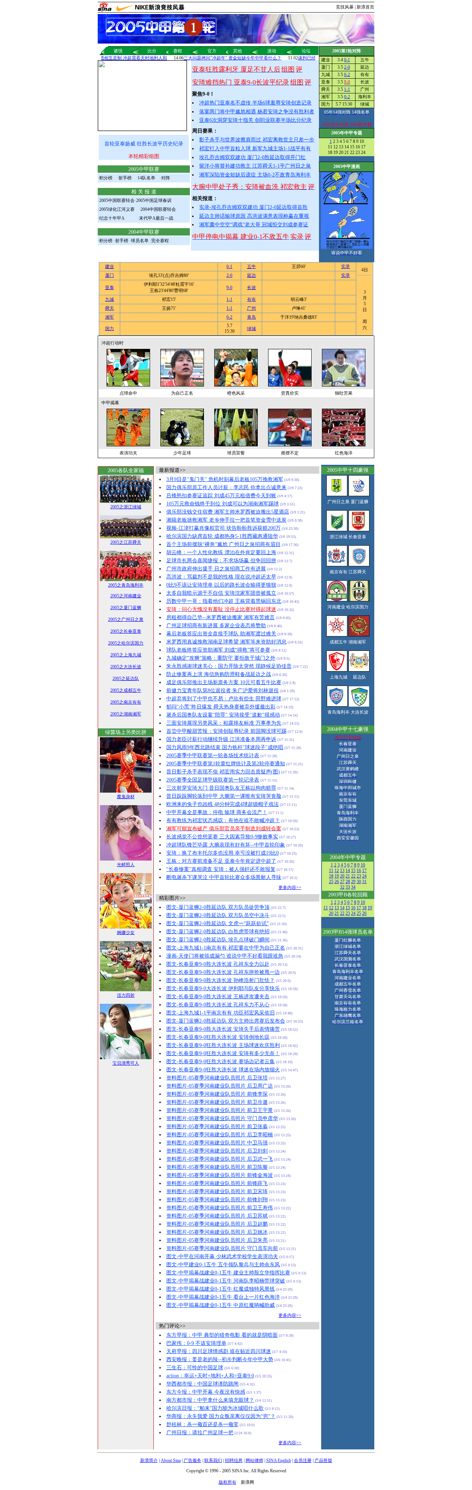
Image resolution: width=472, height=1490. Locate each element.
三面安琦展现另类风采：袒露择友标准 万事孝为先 (223, 723)
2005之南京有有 (125, 702)
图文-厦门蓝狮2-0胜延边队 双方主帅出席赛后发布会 (225, 1021)
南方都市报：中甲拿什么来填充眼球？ (210, 1400)
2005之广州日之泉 (125, 619)
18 (331, 876)
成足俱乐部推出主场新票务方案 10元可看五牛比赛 (223, 682)
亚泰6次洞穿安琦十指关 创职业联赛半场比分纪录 (255, 120)
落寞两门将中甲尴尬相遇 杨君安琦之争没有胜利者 (256, 111)
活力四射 (126, 995)
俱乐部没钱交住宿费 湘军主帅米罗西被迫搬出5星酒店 (227, 512)
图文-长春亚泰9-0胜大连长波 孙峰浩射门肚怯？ (220, 980)
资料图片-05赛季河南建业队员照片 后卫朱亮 (217, 1240)
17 (364, 870)
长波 (251, 287)
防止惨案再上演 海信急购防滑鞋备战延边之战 (218, 674)
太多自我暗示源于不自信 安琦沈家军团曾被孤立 (221, 593)
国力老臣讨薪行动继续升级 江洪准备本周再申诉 (221, 739)
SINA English (278, 1460)
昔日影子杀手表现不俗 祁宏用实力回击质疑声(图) (223, 772)
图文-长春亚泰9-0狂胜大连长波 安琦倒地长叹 (218, 1037)
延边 (251, 275)
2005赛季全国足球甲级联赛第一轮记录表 (212, 780)
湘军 (109, 317)
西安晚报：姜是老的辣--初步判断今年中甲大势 (219, 1359)
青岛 (251, 317)
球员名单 (140, 240)
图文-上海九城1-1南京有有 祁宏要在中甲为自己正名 (225, 948)
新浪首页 (365, 7)
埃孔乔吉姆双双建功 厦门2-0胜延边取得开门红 (252, 157)
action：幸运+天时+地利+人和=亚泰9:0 (210, 1376)
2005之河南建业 (125, 595)
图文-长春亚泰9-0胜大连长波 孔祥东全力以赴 (218, 964)
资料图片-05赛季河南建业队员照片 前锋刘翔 (217, 1199)
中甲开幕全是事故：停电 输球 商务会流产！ (216, 812)
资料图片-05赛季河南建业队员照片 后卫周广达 (219, 1086)
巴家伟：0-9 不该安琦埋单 (196, 1343)
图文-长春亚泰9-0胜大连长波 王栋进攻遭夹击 (218, 996)
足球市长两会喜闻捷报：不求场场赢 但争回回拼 (221, 560)
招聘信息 (234, 1460)
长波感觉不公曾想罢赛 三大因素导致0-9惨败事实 (222, 837)
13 (342, 870)
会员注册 (303, 1460)
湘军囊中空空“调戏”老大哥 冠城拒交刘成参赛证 (253, 224)
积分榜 (105, 178)
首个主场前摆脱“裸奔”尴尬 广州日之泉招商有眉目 (223, 544)
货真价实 (290, 393)
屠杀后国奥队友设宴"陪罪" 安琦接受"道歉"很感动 (223, 715)
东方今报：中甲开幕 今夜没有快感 (205, 1392)
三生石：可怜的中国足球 (194, 1367)
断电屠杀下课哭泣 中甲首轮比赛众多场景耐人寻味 (223, 877)
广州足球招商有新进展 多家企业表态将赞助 (216, 625)
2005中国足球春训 (153, 200)
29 (353, 881)
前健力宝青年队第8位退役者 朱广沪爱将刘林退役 (222, 690)
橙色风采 (236, 393)
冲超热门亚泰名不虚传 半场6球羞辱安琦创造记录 (255, 103)
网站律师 (254, 1460)
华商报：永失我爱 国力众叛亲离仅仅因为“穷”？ (220, 1416)
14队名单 (146, 178)
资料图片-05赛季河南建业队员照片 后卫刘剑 (217, 1151)
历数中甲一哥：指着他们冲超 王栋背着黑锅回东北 (223, 601)
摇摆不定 (290, 453)
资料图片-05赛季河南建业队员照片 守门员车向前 (222, 1248)
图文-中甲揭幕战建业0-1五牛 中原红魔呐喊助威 (220, 1305)
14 (348, 870)
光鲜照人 (126, 864)
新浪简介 (149, 1460)
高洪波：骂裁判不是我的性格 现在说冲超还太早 (221, 577)
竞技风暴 (345, 7)
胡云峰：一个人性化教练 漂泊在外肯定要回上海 (221, 552)
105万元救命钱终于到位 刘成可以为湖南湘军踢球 (222, 504)
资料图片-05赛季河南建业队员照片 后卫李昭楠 (219, 1134)
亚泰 (109, 287)
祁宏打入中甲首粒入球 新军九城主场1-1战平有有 (255, 148)
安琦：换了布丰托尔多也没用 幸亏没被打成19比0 (222, 853)
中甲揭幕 (110, 402)
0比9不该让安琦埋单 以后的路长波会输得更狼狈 (221, 585)
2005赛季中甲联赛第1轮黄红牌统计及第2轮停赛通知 (225, 763)
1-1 (347, 89)
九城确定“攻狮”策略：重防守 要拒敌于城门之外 (220, 658)
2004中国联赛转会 (158, 209)
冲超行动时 (112, 343)
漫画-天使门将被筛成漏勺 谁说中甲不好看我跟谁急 (224, 956)
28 (348, 881)
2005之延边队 (125, 678)
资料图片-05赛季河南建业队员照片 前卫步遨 (217, 1102)
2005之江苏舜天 (125, 542)
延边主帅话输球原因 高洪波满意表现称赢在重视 (254, 216)
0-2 (347, 74)
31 (364, 881)
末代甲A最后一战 (156, 218)
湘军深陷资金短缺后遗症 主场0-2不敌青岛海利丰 (255, 175)
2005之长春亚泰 (125, 631)
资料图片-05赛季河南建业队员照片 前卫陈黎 (217, 1167)
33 (348, 887)
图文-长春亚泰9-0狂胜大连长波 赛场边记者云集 (220, 1061)
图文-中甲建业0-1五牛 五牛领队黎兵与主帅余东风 (223, 1264)
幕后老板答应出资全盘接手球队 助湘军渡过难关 (221, 633)
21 (348, 876)
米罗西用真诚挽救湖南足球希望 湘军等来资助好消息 (226, 642)
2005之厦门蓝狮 (125, 607)
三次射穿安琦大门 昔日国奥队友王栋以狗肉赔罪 (221, 788)
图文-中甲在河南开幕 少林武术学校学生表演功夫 (222, 1256)
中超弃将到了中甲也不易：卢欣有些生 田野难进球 (223, 698)
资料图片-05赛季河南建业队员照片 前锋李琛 (217, 1094)
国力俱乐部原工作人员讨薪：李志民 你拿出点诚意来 (226, 487)
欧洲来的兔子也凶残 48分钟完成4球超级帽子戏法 (222, 804)
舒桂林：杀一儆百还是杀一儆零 (202, 1424)
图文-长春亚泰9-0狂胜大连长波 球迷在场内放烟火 (223, 1069)
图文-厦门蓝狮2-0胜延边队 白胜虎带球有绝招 (218, 931)
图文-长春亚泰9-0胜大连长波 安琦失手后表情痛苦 (223, 1029)
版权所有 (227, 1482)
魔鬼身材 (126, 796)
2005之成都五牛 (125, 690)
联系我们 (213, 1460)
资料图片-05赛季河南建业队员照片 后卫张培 (217, 1078)
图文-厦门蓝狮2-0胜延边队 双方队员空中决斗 (218, 915)
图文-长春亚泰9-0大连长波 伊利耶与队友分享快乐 (223, 988)
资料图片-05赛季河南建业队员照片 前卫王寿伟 (219, 1208)
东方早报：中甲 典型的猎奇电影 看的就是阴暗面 (222, 1335)
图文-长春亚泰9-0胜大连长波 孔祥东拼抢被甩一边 (223, 972)
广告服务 (192, 1460)
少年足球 (182, 453)
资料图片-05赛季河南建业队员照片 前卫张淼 (217, 1126)
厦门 (109, 275)
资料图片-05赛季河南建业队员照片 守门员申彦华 (222, 1118)
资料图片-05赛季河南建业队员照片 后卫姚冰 (217, 1232)
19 (336, 876)
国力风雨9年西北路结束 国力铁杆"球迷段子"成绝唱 (224, 747)
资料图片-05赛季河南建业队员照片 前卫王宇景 (219, 1110)
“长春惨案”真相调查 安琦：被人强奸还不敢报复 (220, 869)
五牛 (251, 266)
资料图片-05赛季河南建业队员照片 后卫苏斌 (217, 1216)
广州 (251, 308)
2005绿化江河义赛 (117, 209)
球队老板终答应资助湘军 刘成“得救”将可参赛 (218, 650)
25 (331, 881)
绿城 (251, 328)
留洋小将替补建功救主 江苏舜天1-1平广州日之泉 (255, 166)
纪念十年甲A (111, 218)
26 (336, 881)
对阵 (165, 178)
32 (342, 887)
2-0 (347, 67)
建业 (109, 266)
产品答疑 (323, 1460)
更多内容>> (289, 887)
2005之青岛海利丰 (125, 585)
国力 (109, 328)
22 (353, 876)
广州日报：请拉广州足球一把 (199, 1432)
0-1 (347, 59)
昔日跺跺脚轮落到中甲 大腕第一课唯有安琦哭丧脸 (223, 796)
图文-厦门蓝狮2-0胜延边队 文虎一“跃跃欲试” (217, 923)
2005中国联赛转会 (117, 200)
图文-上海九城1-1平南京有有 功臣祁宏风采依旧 (220, 1013)
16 (359, 870)
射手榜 (125, 178)
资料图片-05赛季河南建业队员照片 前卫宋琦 (217, 1191)
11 (331, 870)
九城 (109, 299)
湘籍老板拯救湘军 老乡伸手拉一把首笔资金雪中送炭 (226, 520)
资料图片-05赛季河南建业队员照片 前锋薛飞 (217, 1183)
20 (342, 876)
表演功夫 (128, 453)
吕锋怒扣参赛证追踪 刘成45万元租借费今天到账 (221, 495)
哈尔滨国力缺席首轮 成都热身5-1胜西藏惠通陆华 (222, 536)
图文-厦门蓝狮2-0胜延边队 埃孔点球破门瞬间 (218, 940)
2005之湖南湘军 (125, 714)
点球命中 (128, 393)
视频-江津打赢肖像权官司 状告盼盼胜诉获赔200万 (223, 528)
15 (353, 870)
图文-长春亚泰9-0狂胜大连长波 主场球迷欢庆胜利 (223, 1045)
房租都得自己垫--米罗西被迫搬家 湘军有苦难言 (220, 617)
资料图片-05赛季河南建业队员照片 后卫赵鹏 (217, 1224)
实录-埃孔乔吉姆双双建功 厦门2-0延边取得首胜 (253, 207)
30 (359, 881)
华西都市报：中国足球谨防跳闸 (202, 1384)
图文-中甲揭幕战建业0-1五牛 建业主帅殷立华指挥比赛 (228, 1273)
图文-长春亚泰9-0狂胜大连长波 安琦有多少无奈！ (223, 1053)
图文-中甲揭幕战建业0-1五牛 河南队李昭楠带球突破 (225, 1281)
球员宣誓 (236, 453)
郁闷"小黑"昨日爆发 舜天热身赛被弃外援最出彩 (220, 707)
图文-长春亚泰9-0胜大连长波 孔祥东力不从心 (218, 1004)
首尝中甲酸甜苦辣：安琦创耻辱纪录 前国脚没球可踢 (226, 731)
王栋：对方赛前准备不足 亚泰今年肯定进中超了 (221, 861)
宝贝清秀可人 (125, 1063)
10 (363, 865)
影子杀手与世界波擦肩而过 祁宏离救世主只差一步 (256, 140)
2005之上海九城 (125, 655)
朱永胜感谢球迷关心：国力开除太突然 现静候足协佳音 (229, 666)
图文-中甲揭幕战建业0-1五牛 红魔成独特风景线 (220, 1289)
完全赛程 (160, 240)
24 (364, 876)
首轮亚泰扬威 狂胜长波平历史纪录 (143, 144)
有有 (251, 299)
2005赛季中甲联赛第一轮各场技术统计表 (212, 755)
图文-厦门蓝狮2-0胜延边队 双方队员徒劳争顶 (218, 907)
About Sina (171, 1460)
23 (359, 876)
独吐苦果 (344, 393)
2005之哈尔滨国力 (125, 643)
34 (353, 887)
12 (336, 870)
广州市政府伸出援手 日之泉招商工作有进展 (216, 568)
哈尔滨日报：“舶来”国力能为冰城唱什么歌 (215, 1408)
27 (342, 881)
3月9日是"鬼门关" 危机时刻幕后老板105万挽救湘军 (224, 479)
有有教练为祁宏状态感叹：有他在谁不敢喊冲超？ (223, 820)
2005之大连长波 (125, 666)
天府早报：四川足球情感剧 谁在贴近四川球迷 (218, 1351)
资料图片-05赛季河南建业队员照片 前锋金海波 (219, 1175)
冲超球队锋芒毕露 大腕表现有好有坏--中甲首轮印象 (225, 845)
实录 (345, 266)
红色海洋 (344, 453)
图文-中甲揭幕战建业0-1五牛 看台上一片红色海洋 (223, 1297)
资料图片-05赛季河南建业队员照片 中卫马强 (217, 1143)
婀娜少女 (126, 932)
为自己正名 (182, 393)
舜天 (109, 308)
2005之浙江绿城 (125, 506)
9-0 (229, 287)
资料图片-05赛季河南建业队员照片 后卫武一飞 (219, 1159)
